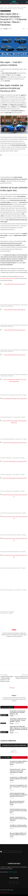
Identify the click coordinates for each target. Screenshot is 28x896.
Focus (6, 7)
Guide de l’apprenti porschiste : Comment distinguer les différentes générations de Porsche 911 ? (18, 795)
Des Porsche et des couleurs (14, 7)
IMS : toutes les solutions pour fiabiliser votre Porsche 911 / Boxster (17, 803)
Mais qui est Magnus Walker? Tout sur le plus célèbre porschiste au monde (18, 835)
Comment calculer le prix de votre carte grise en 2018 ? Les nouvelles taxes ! (18, 811)
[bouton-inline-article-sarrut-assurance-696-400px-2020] (14, 657)
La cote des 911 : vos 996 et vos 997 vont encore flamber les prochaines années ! (18, 779)
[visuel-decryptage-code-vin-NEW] (14, 155)
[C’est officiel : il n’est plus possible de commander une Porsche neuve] (4, 827)
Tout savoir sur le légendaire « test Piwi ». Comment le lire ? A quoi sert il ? (18, 787)
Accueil (1, 7)
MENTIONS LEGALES (4, 892)
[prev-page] (1, 736)
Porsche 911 (3, 723)
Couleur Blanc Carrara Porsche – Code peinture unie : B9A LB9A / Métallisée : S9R (18, 712)
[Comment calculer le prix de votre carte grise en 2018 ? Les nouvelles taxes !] (4, 811)
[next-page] (4, 736)
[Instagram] (14, 882)
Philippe (5, 28)
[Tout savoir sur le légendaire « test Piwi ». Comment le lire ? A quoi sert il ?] (4, 787)
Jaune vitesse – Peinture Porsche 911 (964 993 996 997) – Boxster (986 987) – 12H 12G (18, 720)
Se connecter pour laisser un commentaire (14, 745)
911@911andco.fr (12, 872)
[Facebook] (10, 882)
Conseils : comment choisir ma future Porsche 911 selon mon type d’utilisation (18, 819)
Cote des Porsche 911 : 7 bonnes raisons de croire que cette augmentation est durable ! (18, 771)
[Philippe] (1, 28)
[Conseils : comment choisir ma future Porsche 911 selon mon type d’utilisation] (4, 819)
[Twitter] (17, 882)
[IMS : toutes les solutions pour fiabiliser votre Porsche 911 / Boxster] (4, 803)
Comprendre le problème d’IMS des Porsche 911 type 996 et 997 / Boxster (18, 763)
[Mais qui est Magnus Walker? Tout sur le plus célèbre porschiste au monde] (4, 835)
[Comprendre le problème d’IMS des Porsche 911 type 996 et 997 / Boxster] (4, 763)
